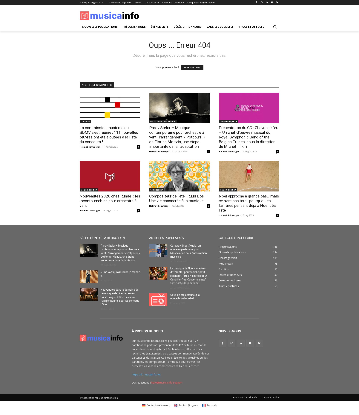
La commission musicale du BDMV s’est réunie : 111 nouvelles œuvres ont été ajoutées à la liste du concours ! (109, 135)
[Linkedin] (267, 3)
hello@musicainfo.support (166, 382)
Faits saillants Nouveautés (163, 121)
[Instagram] (262, 3)
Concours (85, 121)
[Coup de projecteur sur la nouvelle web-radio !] (158, 299)
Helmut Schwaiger (90, 146)
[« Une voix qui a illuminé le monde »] (89, 276)
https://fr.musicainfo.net (146, 374)
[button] (274, 26)
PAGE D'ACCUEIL (192, 67)
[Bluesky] (277, 3)
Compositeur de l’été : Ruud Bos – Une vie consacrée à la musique (178, 198)
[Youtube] (272, 3)
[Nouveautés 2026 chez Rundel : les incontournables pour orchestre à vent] (110, 176)
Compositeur (156, 189)
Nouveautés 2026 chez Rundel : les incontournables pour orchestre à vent (110, 201)
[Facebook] (256, 3)
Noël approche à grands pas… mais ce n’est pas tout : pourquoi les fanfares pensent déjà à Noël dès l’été (249, 203)
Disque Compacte (228, 121)
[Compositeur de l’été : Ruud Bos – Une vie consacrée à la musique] (179, 176)
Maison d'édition (89, 189)
